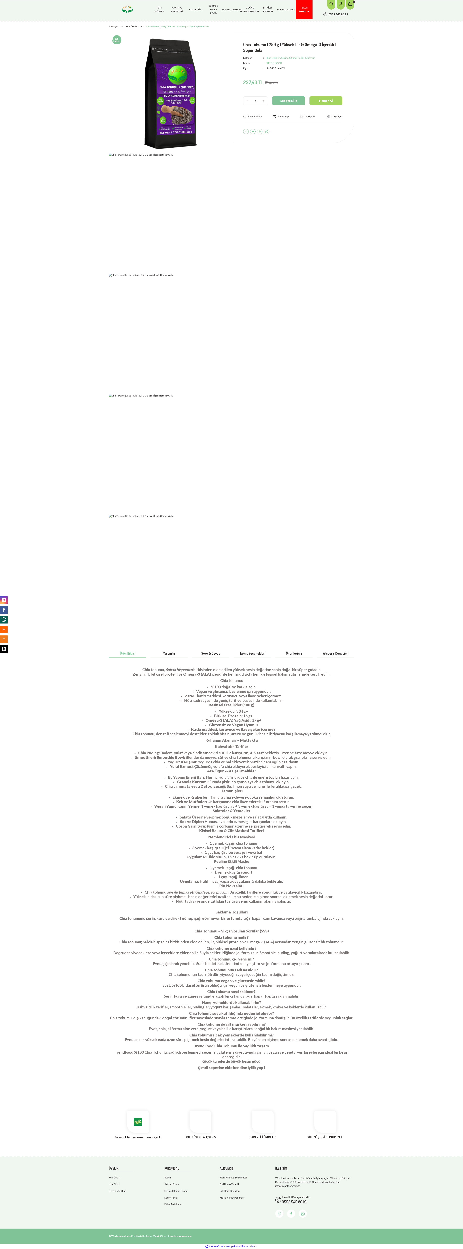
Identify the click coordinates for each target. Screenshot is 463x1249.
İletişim (168, 1177)
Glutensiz (310, 57)
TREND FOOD (274, 63)
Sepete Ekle (288, 100)
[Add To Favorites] (252, 116)
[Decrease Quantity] (247, 101)
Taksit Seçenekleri (252, 653)
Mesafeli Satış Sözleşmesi (233, 1177)
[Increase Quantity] (264, 101)
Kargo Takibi (171, 1197)
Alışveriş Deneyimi (335, 653)
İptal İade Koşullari (230, 1190)
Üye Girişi (114, 1184)
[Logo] (127, 9)
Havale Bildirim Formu (176, 1190)
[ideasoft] (212, 1246)
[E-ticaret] (231, 1246)
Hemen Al (326, 100)
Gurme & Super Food (292, 57)
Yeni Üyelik (114, 1177)
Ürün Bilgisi (127, 653)
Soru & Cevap (210, 653)
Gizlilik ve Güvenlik (229, 1184)
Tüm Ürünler (273, 57)
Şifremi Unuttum (117, 1190)
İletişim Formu (172, 1184)
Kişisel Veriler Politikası (232, 1197)
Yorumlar (169, 653)
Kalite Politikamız (173, 1204)
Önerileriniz (294, 653)
